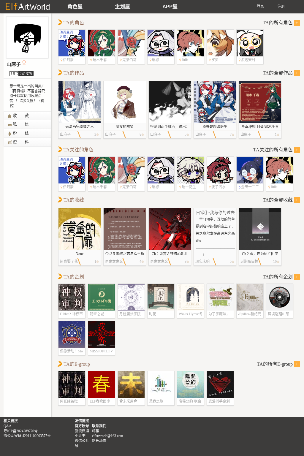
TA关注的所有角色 (275, 149)
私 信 (21, 124)
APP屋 (170, 7)
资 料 (21, 142)
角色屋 (75, 7)
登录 (260, 6)
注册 (281, 6)
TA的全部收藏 (280, 199)
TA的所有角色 (280, 22)
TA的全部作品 (280, 72)
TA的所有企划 (280, 276)
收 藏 (21, 115)
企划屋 (122, 7)
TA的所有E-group (277, 364)
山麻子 (14, 64)
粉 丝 (21, 133)
